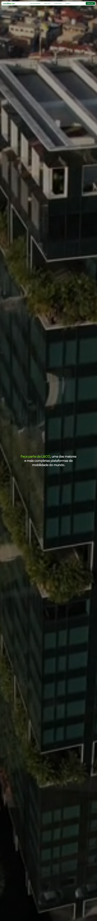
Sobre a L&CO (47, 3)
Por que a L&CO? (58, 3)
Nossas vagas (90, 3)
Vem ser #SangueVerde (35, 3)
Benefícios (68, 3)
